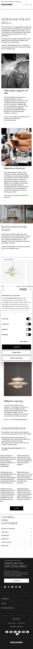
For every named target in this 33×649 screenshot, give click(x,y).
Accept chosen (16, 352)
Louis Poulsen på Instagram (12, 448)
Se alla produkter (8, 259)
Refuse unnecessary (16, 358)
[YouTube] (20, 587)
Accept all (16, 347)
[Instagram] (8, 587)
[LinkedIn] (12, 587)
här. (18, 42)
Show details (24, 341)
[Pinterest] (16, 587)
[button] (8, 463)
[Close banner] (30, 289)
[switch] (28, 324)
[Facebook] (5, 587)
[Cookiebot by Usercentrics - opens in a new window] (20, 289)
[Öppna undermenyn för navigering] (30, 5)
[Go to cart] (27, 5)
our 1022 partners (12, 298)
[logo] (6, 5)
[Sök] (24, 5)
